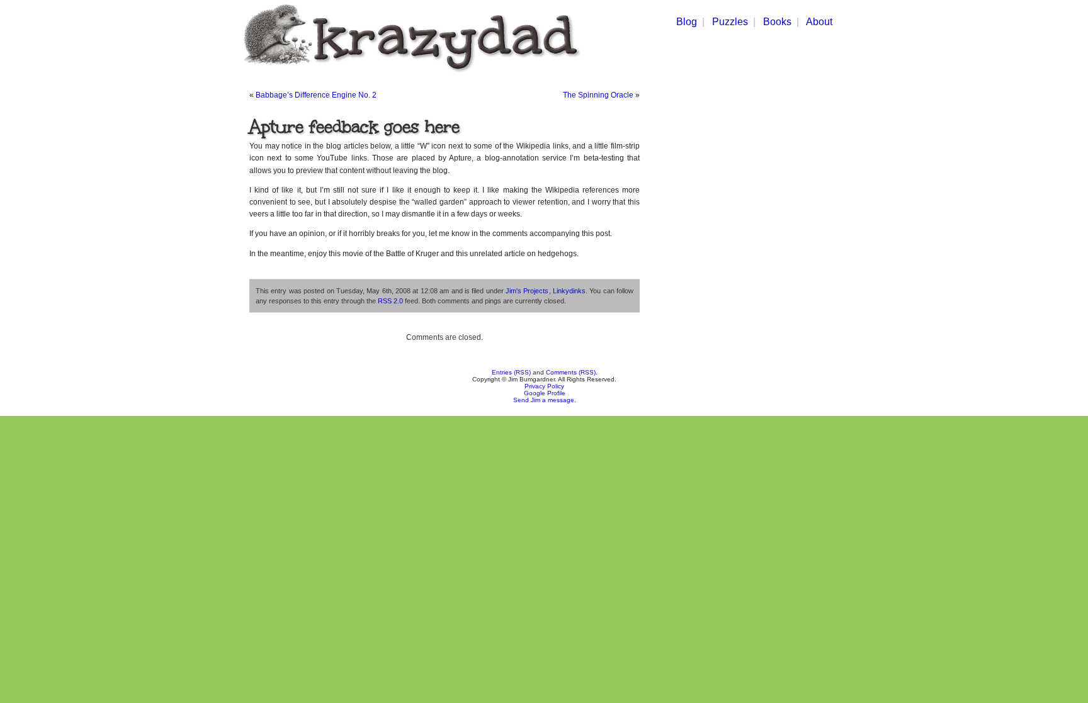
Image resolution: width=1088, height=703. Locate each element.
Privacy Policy (544, 386)
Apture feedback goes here (354, 126)
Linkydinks (569, 291)
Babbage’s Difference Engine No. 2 (316, 95)
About (819, 21)
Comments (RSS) (571, 372)
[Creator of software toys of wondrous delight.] (409, 74)
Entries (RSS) (511, 372)
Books (777, 21)
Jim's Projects (527, 291)
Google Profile (544, 393)
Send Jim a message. (544, 399)
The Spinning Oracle (598, 95)
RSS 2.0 (390, 301)
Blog (686, 21)
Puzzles (730, 21)
